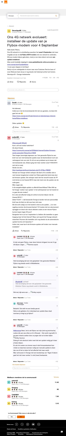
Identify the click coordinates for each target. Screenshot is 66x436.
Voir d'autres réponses (18, 364)
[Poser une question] (62, 432)
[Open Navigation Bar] (2, 2)
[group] (45, 77)
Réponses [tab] (11, 98)
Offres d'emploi (11, 434)
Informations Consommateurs (34, 434)
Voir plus (56, 377)
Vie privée (21, 434)
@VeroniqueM (16, 143)
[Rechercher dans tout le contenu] (56, 15)
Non (12, 416)
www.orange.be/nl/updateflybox (17, 64)
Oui (21, 416)
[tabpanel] (33, 235)
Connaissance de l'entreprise (40, 432)
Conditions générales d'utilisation (27, 429)
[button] (15, 250)
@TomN (24, 143)
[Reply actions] (57, 239)
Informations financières (22, 432)
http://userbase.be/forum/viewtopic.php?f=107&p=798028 (31, 170)
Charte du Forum (11, 429)
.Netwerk (11, 26)
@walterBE (18, 282)
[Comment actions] (58, 106)
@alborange (17, 330)
